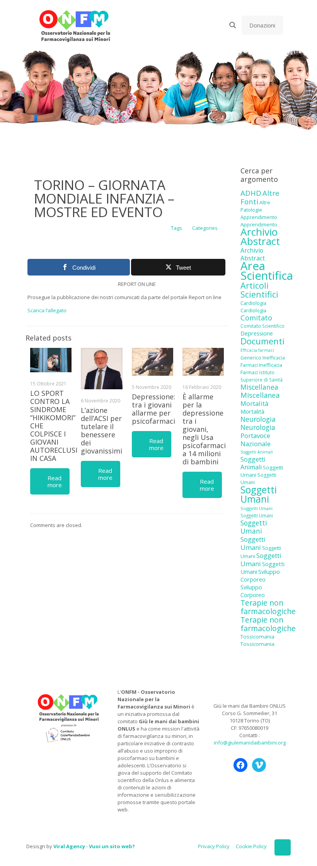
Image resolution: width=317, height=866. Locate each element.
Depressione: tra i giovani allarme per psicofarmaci (153, 409)
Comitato (256, 317)
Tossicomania (257, 636)
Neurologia (258, 419)
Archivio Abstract (260, 236)
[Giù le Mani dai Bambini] (74, 25)
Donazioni (262, 25)
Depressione (256, 333)
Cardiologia (253, 303)
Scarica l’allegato (46, 310)
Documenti (262, 341)
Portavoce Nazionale (255, 439)
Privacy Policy (214, 846)
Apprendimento (258, 217)
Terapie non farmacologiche (268, 606)
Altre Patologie (255, 206)
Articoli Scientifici (259, 290)
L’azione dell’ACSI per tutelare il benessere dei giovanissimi (101, 430)
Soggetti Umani (258, 494)
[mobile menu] (205, 25)
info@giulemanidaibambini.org (250, 742)
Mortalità (254, 403)
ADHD (250, 193)
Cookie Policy (251, 846)
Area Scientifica (266, 270)
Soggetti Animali (256, 452)
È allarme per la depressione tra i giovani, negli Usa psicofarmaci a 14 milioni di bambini (204, 429)
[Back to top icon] (282, 847)
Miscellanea (259, 387)
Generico (250, 357)
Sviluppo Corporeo (260, 575)
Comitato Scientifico (262, 326)
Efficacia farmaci (257, 350)
